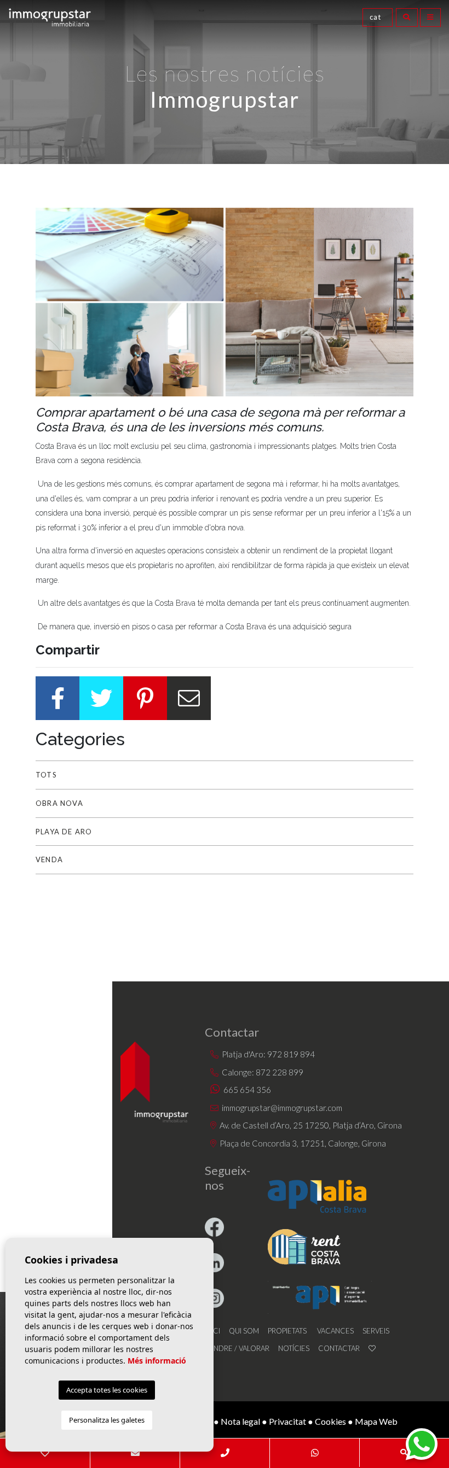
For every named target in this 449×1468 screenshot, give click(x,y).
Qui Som (244, 1330)
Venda (49, 859)
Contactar (339, 1348)
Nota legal (240, 1421)
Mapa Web (376, 1421)
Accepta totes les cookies (106, 1390)
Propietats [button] (287, 1330)
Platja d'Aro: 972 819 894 (267, 1054)
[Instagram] (216, 1289)
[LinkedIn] (216, 1254)
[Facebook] (216, 1218)
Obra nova (59, 803)
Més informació (157, 1360)
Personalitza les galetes (107, 1420)
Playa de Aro (64, 831)
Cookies (330, 1421)
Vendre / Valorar (237, 1348)
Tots (46, 774)
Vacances (335, 1330)
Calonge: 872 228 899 (261, 1072)
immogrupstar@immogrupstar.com (282, 1108)
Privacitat (287, 1421)
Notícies (293, 1348)
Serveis (375, 1330)
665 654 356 (246, 1090)
